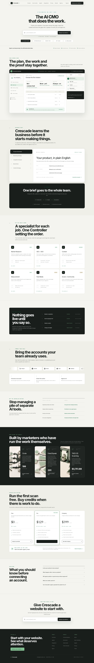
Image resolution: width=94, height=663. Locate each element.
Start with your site (70, 97)
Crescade (16, 3)
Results (56, 3)
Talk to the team (66, 645)
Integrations (46, 3)
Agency (61, 3)
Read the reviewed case (25, 474)
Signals (75, 642)
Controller (79, 74)
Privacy (75, 645)
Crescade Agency (66, 637)
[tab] (21, 152)
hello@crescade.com (41, 657)
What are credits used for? (49, 580)
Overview (54, 637)
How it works (34, 3)
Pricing (51, 3)
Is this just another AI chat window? (51, 568)
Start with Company (66, 541)
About (75, 637)
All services (65, 640)
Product (29, 3)
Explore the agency (78, 548)
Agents (40, 3)
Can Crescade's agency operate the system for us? (54, 584)
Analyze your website (76, 3)
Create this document (76, 177)
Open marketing (77, 640)
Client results (65, 642)
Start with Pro (40, 541)
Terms (75, 648)
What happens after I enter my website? (52, 572)
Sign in (67, 3)
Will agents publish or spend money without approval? (55, 576)
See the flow (61, 109)
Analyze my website (63, 32)
